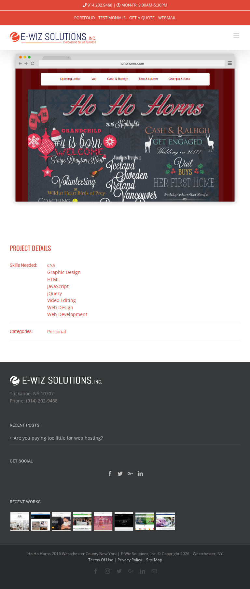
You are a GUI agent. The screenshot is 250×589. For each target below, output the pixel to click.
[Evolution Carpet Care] (40, 521)
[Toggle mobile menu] (236, 35)
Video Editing (61, 300)
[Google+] (130, 473)
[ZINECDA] (103, 521)
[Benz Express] (123, 521)
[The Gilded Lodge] (19, 521)
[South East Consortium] (144, 521)
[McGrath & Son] (165, 521)
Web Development (67, 314)
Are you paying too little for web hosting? (58, 438)
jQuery (54, 293)
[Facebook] (110, 473)
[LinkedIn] (140, 473)
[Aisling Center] (82, 521)
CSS (51, 265)
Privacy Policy (130, 560)
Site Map (154, 560)
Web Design (60, 307)
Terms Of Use (100, 560)
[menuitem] (84, 18)
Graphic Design (64, 272)
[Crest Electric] (61, 521)
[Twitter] (120, 473)
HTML (53, 279)
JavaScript (58, 286)
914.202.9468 (99, 5)
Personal (56, 331)
